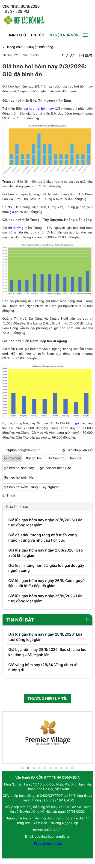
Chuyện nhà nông (65, 35)
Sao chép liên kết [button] (80, 450)
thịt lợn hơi (34, 458)
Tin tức (37, 35)
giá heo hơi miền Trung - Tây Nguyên (31, 487)
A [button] (63, 55)
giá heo (80, 423)
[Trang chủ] (23, 19)
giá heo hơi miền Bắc (55, 468)
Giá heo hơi (56, 458)
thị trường (15, 228)
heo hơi (75, 458)
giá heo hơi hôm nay (39, 108)
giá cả (14, 212)
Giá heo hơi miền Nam (20, 477)
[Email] (81, 55)
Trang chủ (16, 35)
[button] (87, 55)
